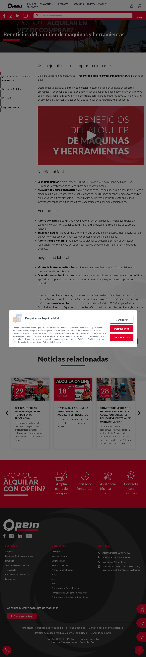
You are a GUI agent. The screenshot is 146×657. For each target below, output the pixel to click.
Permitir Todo (121, 328)
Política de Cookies (86, 339)
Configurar (122, 319)
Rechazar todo (122, 337)
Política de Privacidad (51, 342)
